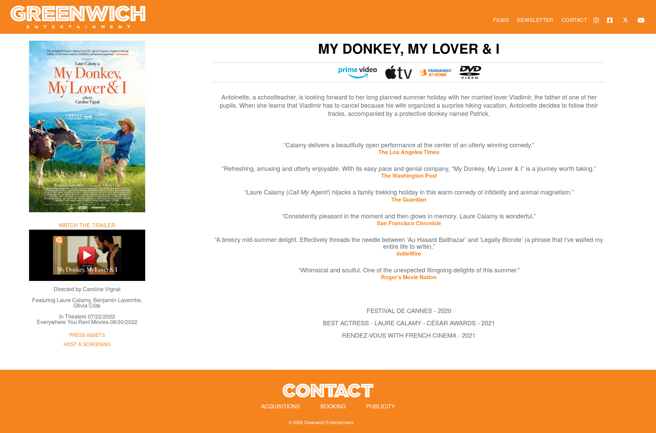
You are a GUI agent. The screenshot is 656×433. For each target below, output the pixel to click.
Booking (333, 406)
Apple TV (399, 72)
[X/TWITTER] (627, 19)
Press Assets (87, 334)
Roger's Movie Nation (409, 277)
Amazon (358, 72)
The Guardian (408, 199)
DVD (470, 72)
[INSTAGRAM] (598, 19)
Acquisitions (280, 406)
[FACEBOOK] (611, 19)
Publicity (380, 406)
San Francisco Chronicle (409, 223)
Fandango (436, 72)
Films (501, 19)
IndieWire (409, 253)
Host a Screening (87, 344)
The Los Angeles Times (408, 152)
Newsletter (535, 19)
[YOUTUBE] (642, 19)
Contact (574, 19)
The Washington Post (409, 175)
